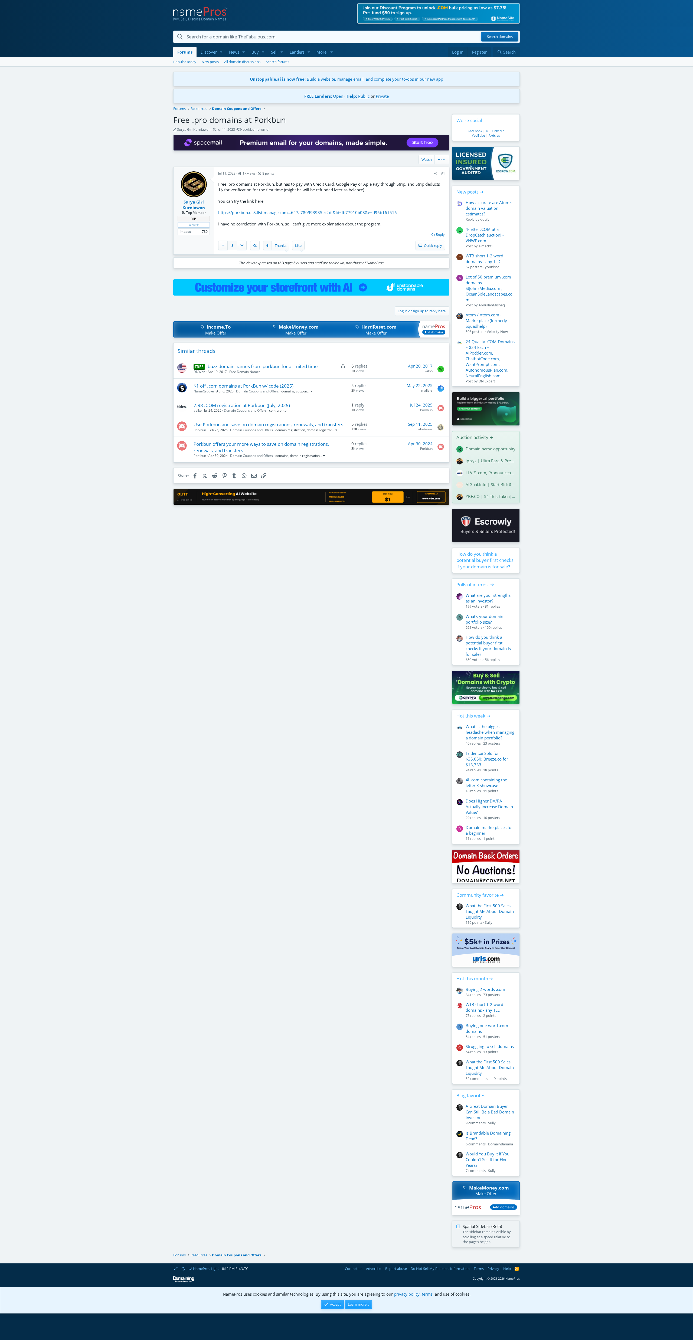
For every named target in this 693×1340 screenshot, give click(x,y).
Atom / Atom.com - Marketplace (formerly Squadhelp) (486, 320)
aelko (198, 410)
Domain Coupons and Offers (257, 391)
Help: (351, 96)
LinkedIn (498, 131)
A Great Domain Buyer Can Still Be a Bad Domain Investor (490, 1111)
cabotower (425, 429)
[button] (221, 52)
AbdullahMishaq (492, 305)
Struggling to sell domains (490, 1046)
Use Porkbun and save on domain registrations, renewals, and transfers (268, 424)
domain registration (290, 430)
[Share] (435, 174)
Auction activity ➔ (474, 437)
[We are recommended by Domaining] (183, 1281)
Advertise (373, 1268)
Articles (494, 135)
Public (364, 96)
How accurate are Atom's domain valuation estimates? (489, 208)
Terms (479, 1268)
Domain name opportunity (490, 448)
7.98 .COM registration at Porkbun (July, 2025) (242, 405)
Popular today (184, 61)
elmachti (485, 246)
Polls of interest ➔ (475, 584)
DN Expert (487, 381)
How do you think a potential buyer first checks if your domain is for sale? (485, 560)
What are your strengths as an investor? (488, 598)
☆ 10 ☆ (194, 225)
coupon (301, 391)
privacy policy (407, 1294)
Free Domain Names (244, 371)
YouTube (478, 135)
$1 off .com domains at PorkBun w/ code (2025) (243, 386)
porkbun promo (256, 129)
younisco (492, 266)
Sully (488, 922)
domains (287, 391)
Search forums (277, 61)
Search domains (500, 36)
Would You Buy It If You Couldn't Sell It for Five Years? (487, 1159)
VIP (193, 219)
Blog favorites (470, 1095)
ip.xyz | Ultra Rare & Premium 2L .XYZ (490, 460)
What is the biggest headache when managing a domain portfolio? (490, 732)
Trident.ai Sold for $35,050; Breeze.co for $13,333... (487, 759)
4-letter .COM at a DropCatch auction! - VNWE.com (485, 235)
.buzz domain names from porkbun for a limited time (262, 366)
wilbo (429, 371)
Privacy (493, 1268)
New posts (210, 61)
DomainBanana (500, 1144)
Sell (274, 52)
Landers (297, 52)
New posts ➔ (469, 192)
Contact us (353, 1268)
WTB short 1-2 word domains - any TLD (484, 258)
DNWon (199, 371)
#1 (443, 173)
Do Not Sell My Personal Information (440, 1268)
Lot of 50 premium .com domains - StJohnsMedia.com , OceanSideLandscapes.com (489, 288)
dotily (484, 219)
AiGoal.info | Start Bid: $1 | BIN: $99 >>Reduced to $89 (490, 484)
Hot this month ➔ (474, 978)
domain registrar (319, 430)
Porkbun (426, 410)
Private (382, 96)
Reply (440, 234)
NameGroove (204, 391)
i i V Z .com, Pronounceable (490, 472)
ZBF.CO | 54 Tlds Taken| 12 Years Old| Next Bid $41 (490, 496)
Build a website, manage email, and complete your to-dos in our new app (346, 79)
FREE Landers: (318, 96)
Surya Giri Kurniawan (194, 129)
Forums (184, 52)
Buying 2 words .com (485, 989)
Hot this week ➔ (473, 716)
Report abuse (396, 1268)
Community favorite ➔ (480, 895)
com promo (277, 410)
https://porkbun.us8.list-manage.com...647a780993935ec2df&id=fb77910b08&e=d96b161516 (307, 212)
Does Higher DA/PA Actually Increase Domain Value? (489, 806)
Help (507, 1268)
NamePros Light (205, 1268)
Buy (255, 52)
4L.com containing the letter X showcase (486, 782)
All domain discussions (242, 61)
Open (338, 96)
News (234, 52)
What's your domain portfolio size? (484, 619)
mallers (427, 390)
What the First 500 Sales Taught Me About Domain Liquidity (490, 911)
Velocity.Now (497, 331)
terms (427, 1294)
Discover (209, 52)
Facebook (475, 131)
